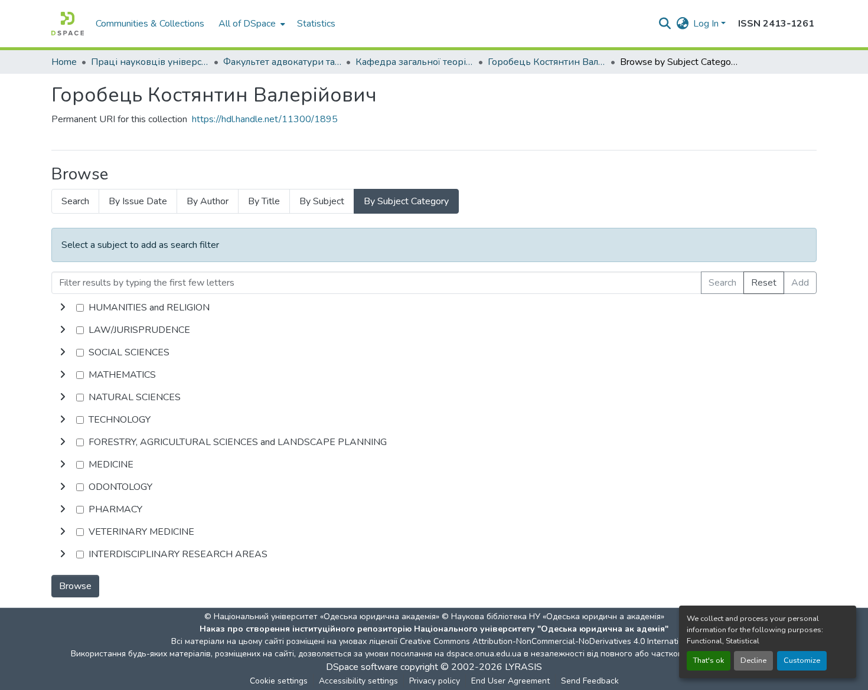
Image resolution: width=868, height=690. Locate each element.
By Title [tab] (264, 201)
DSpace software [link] (362, 666)
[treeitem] (434, 330)
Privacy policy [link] (434, 680)
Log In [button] (707, 23)
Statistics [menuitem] (316, 23)
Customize (802, 660)
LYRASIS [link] (523, 666)
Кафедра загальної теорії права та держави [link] (414, 61)
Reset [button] (763, 282)
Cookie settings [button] (279, 680)
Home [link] (64, 61)
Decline (753, 660)
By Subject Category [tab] (406, 201)
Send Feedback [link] (590, 680)
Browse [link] (75, 586)
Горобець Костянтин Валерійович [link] (547, 61)
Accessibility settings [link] (358, 680)
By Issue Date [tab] (138, 201)
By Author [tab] (208, 201)
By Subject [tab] (321, 201)
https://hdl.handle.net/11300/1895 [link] (265, 119)
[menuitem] (250, 23)
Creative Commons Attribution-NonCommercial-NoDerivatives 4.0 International (547, 641)
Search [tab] (75, 201)
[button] (67, 23)
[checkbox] (80, 308)
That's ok (708, 660)
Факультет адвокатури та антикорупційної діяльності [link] (282, 61)
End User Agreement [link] (510, 680)
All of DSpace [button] (247, 23)
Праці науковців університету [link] (150, 61)
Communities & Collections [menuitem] (150, 23)
